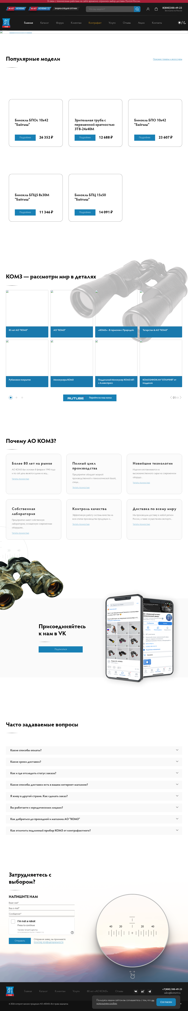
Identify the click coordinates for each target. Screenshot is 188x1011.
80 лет (11, 9)
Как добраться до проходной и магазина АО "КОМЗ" (45, 819)
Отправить (20, 941)
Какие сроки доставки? (25, 761)
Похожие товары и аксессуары (167, 59)
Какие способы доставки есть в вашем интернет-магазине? (49, 784)
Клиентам (76, 23)
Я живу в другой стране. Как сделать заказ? (39, 796)
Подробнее (25, 137)
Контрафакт (95, 23)
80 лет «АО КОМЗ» (97, 991)
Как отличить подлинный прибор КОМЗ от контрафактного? (50, 830)
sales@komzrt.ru (172, 993)
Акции (141, 23)
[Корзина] (156, 9)
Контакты (157, 23)
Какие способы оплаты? (26, 750)
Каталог (44, 23)
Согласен (166, 1002)
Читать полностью (20, 479)
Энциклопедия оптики (66, 9)
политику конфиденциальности (48, 942)
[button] (170, 397)
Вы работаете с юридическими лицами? (36, 807)
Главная (28, 23)
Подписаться (61, 649)
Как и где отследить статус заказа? (33, 773)
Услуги (112, 23)
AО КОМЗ (20, 9)
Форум (60, 23)
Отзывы (127, 23)
